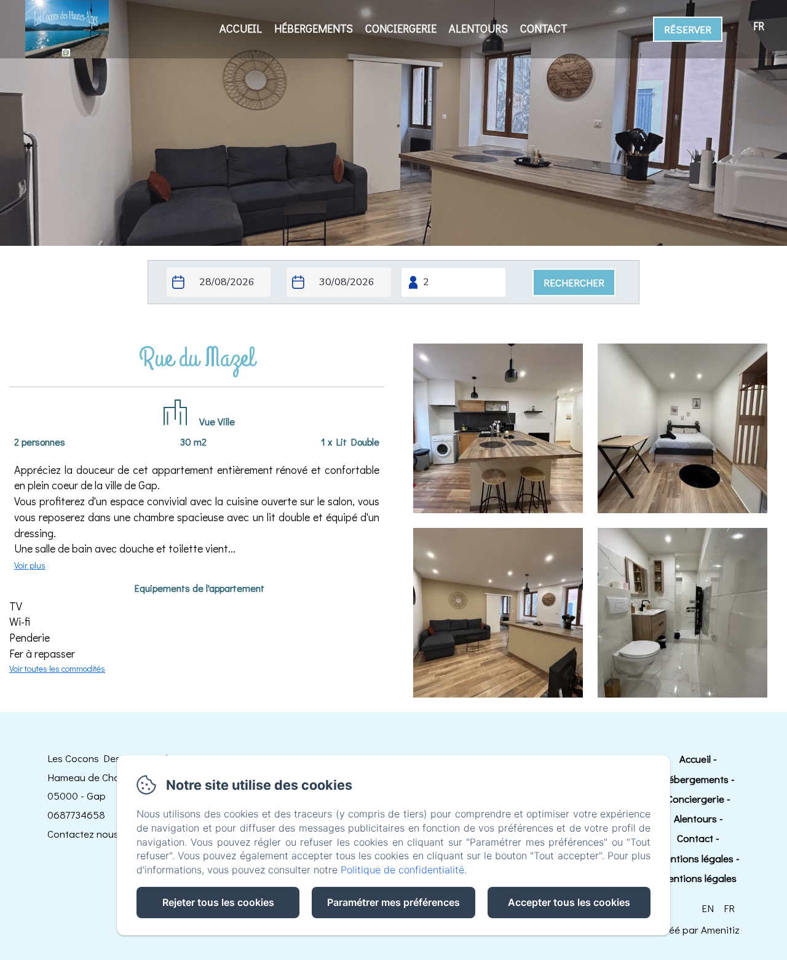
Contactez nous (83, 834)
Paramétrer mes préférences (393, 902)
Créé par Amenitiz (699, 930)
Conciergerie (401, 28)
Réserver (687, 29)
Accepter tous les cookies (569, 902)
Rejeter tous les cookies (218, 902)
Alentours (478, 28)
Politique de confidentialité (402, 870)
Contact (544, 28)
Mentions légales (695, 858)
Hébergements (313, 28)
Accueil (240, 28)
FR (729, 908)
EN (708, 908)
